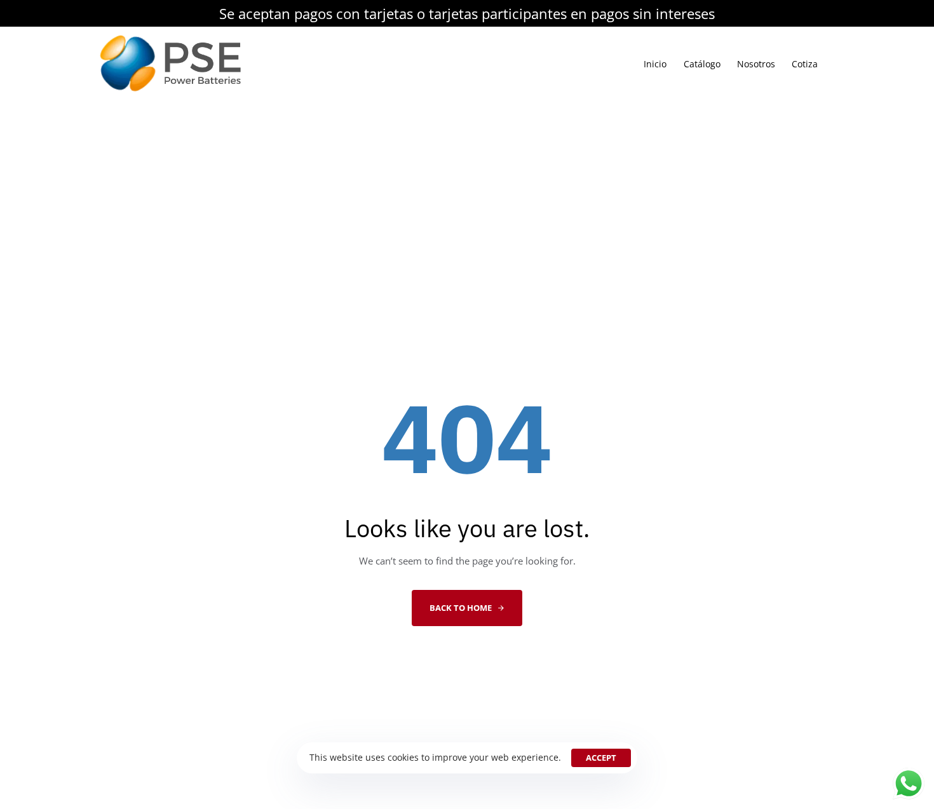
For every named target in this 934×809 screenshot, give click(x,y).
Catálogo (702, 64)
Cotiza (805, 64)
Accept (601, 757)
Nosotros (756, 64)
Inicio (655, 64)
